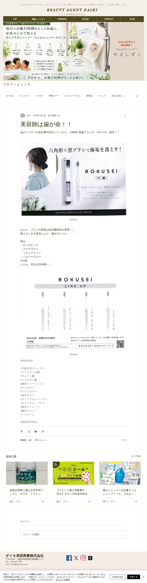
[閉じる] (143, 577)
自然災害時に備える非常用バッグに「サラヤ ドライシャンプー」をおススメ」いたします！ (26, 492)
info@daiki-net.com (19, 564)
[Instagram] (83, 558)
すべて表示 (136, 456)
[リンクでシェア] (42, 431)
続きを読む (117, 96)
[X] (76, 558)
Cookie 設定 (117, 576)
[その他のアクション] (125, 115)
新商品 (89, 96)
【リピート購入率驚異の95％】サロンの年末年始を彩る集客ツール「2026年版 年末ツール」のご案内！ (73, 492)
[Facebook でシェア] (21, 431)
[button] (137, 96)
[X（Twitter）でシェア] (28, 431)
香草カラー (54, 96)
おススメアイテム (73, 96)
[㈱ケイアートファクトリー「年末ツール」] (73, 473)
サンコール (24, 96)
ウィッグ (102, 96)
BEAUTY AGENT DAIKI (72, 10)
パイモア (39, 96)
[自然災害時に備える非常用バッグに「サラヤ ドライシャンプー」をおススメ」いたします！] (27, 473)
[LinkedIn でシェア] (35, 431)
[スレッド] (90, 558)
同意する (134, 576)
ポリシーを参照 (63, 579)
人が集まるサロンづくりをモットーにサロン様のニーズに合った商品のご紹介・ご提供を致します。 (74, 4)
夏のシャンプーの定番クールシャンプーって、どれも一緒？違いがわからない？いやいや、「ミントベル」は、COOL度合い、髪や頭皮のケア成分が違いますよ (119, 492)
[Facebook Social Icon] (69, 558)
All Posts (9, 96)
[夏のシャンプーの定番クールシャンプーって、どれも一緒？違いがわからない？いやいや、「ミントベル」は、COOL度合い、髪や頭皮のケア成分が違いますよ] (120, 473)
